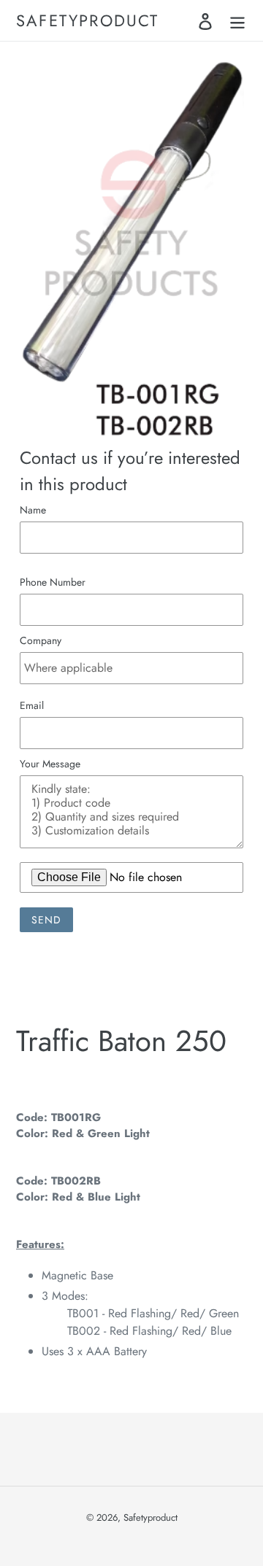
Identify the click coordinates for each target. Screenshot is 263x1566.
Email (32, 705)
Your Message (50, 763)
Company (40, 640)
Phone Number (52, 582)
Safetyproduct (87, 20)
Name (33, 510)
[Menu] (237, 20)
